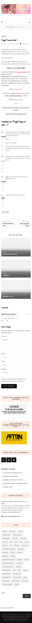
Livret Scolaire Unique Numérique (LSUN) (15, 483)
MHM (19, 570)
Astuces (20, 531)
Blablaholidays (6, 535)
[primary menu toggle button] (2, 22)
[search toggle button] (29, 22)
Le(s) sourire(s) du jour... (8, 563)
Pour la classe (6, 581)
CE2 (16, 542)
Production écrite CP (7, 584)
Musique (26, 570)
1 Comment (25, 44)
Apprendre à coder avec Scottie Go (13, 480)
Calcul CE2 (23, 538)
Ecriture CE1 (21, 549)
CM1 (21, 542)
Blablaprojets (6, 538)
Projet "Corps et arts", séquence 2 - (9, 314)
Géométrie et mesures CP (8, 559)
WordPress (24, 620)
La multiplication (6, 275)
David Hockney (21, 72)
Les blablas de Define (8, 566)
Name (3, 354)
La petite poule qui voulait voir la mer (10, 254)
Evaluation (5, 556)
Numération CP (17, 574)
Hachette (19, 559)
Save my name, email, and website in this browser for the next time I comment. (14, 380)
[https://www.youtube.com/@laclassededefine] (14, 459)
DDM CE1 (17, 545)
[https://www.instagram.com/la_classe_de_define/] (3, 459)
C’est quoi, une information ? (11, 476)
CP (10, 545)
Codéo (26, 542)
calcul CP (5, 542)
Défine (4, 44)
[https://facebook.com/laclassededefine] (8, 459)
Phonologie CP (17, 577)
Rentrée (17, 584)
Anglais (4, 531)
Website (3, 369)
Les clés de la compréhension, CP (12, 473)
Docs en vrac (25, 545)
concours (5, 545)
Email (3, 361)
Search (3, 593)
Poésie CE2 (25, 581)
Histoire (27, 559)
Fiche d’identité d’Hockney (13, 95)
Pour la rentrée (15, 581)
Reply (29, 314)
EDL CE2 (20, 552)
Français (13, 556)
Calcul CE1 (14, 538)
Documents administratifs (9, 549)
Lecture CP (19, 563)
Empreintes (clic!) (21, 114)
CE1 (11, 542)
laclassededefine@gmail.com (12, 516)
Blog (4, 36)
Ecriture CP (5, 552)
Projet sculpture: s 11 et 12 (8, 296)
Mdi (14, 570)
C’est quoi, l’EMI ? (8, 487)
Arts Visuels (5, 212)
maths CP (18, 566)
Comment (4, 336)
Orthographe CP (6, 577)
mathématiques (6, 570)
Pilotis (25, 577)
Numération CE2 (6, 574)
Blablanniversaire (17, 535)
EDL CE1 (13, 552)
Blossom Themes (9, 620)
